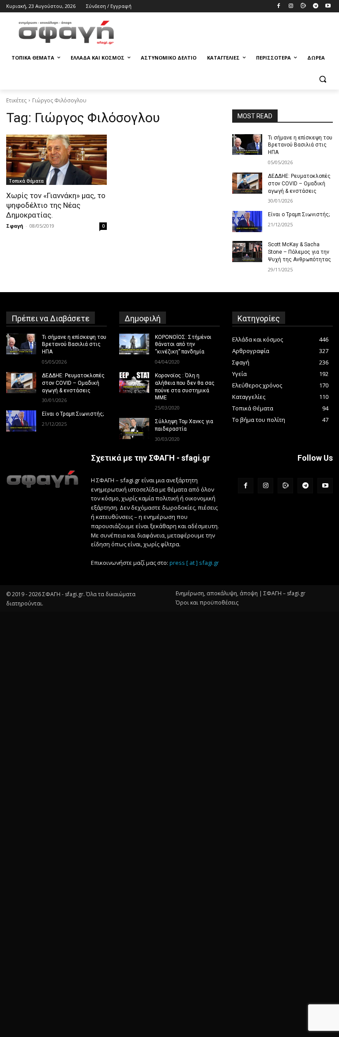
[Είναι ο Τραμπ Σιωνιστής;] (247, 221)
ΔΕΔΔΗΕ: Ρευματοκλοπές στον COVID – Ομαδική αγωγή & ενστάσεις (299, 183)
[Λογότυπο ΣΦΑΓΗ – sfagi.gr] (42, 479)
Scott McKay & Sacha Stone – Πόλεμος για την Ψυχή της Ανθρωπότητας (299, 252)
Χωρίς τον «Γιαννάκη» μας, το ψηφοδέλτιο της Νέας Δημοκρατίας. (55, 205)
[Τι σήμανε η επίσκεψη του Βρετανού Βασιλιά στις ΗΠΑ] (247, 144)
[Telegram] (315, 6)
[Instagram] (291, 6)
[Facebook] (279, 6)
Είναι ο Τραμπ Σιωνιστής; (299, 214)
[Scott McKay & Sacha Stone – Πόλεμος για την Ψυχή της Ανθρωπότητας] (247, 251)
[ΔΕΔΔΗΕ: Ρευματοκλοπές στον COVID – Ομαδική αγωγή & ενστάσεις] (247, 183)
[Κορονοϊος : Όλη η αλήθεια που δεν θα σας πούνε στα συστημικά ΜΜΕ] (134, 382)
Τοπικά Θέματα (26, 181)
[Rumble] (303, 6)
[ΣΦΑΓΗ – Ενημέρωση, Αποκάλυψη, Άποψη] (66, 32)
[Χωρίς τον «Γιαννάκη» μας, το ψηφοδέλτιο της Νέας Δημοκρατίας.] (56, 160)
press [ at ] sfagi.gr (194, 563)
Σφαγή (14, 225)
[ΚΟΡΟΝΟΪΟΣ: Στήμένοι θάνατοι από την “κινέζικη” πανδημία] (134, 344)
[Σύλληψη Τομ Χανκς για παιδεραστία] (134, 428)
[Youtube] (328, 6)
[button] (322, 79)
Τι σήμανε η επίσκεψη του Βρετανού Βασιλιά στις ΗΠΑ (300, 145)
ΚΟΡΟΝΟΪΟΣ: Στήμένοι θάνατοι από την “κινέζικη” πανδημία (183, 344)
